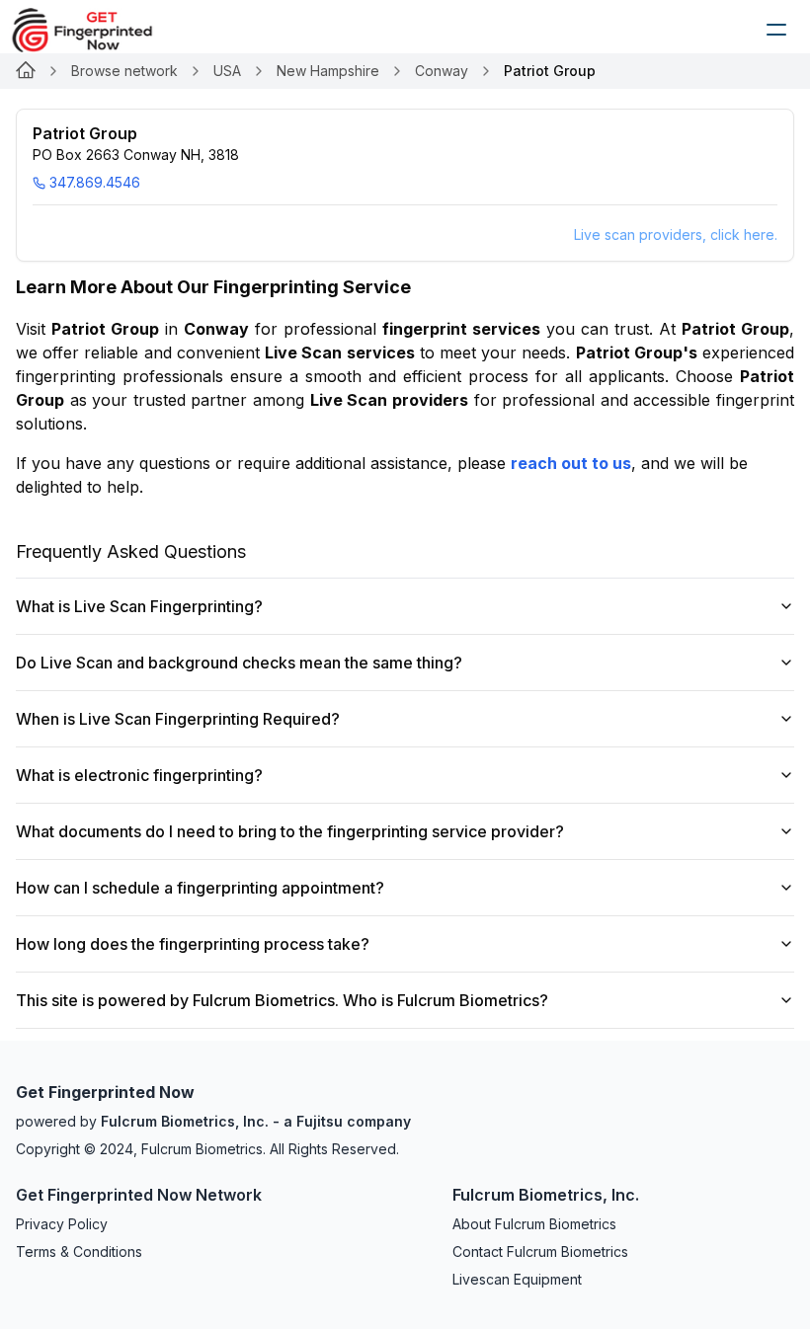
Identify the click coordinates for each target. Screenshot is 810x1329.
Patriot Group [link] (550, 70)
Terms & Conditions (79, 1251)
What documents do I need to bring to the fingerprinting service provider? (290, 831)
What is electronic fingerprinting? (139, 775)
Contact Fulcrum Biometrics (540, 1251)
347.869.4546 (94, 182)
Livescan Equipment (517, 1279)
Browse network (124, 70)
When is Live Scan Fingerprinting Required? (178, 719)
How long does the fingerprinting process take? (192, 944)
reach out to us (571, 463)
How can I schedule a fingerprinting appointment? (200, 888)
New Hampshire (328, 70)
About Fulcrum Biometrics (534, 1223)
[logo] (97, 29)
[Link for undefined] (26, 71)
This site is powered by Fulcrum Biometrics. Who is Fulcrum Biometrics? (282, 1000)
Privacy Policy (62, 1223)
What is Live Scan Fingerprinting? (139, 606)
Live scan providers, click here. (675, 234)
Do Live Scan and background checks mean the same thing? (239, 662)
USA (227, 70)
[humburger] (776, 29)
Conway (441, 70)
